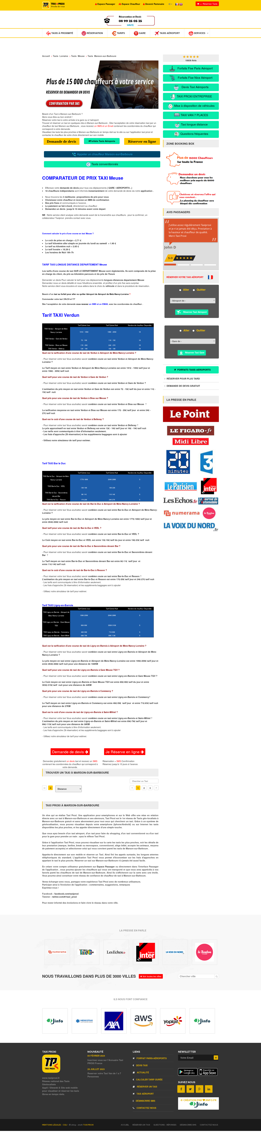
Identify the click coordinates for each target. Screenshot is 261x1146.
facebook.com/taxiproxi (66, 893)
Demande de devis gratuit (183, 385)
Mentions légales (51, 1125)
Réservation (94, 33)
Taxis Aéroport (169, 33)
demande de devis (69, 187)
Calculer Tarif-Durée (149, 1079)
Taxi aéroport (145, 1093)
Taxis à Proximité (62, 33)
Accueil (125, 1125)
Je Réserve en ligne (123, 751)
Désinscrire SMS (145, 1100)
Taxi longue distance (194, 124)
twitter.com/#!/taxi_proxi (64, 896)
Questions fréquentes (194, 134)
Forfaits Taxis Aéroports (102, 141)
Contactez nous (146, 1107)
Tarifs (120, 33)
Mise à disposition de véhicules (194, 105)
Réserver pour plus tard (183, 378)
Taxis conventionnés (104, 164)
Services (199, 33)
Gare (142, 33)
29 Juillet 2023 (96, 1069)
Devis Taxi (141, 1065)
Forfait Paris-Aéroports (151, 1058)
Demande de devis (61, 141)
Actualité (142, 1072)
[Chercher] (216, 976)
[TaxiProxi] (51, 1071)
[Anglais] (181, 3)
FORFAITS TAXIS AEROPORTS (194, 369)
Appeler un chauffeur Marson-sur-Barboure (104, 154)
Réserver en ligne (142, 141)
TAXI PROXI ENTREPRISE (194, 96)
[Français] (177, 3)
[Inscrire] (216, 1057)
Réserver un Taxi (146, 1086)
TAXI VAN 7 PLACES (194, 115)
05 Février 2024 (96, 1055)
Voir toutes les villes (151, 976)
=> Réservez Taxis (208, 3)
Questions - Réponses (164, 1125)
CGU (65, 1125)
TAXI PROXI (88, 1125)
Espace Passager (106, 866)
